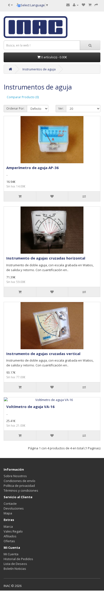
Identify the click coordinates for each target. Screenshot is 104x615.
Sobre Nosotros (15, 476)
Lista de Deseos (15, 564)
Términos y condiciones (21, 490)
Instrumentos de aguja (39, 69)
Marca (8, 526)
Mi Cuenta (11, 554)
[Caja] (96, 5)
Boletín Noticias (15, 568)
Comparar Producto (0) (23, 97)
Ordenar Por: (15, 108)
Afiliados (10, 536)
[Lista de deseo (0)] (83, 5)
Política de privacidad (19, 485)
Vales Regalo (13, 531)
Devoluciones (14, 508)
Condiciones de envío (19, 481)
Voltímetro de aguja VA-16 (30, 406)
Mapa (8, 513)
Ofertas (9, 541)
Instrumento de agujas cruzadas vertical (43, 353)
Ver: (61, 108)
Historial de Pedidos (18, 559)
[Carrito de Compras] (89, 5)
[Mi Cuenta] (76, 5)
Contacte (10, 503)
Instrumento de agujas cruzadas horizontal (45, 258)
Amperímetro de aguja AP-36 (32, 167)
